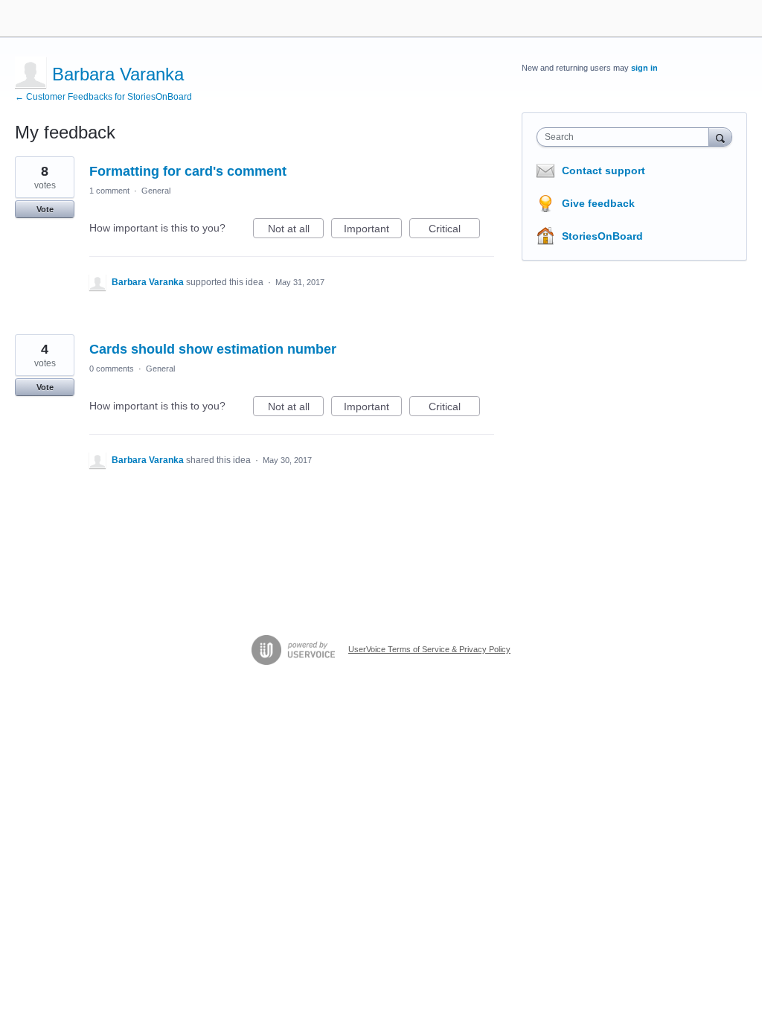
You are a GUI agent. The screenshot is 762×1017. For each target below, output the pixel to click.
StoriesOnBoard (602, 236)
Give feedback (598, 203)
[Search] (720, 136)
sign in (644, 67)
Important (373, 230)
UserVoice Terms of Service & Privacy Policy (429, 649)
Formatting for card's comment (187, 171)
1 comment (109, 190)
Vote (45, 209)
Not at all (296, 230)
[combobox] (626, 137)
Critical (454, 230)
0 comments (111, 368)
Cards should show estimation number (212, 349)
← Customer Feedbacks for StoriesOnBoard (103, 97)
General (155, 190)
